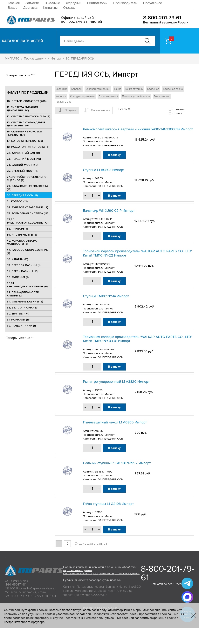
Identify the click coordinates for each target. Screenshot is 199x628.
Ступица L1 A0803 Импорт (103, 170)
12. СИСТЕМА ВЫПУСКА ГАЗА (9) (28, 116)
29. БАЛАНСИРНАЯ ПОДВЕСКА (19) (27, 187)
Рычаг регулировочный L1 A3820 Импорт (116, 381)
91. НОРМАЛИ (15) (18, 319)
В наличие (52, 3)
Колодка (61, 96)
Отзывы (69, 7)
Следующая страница (91, 543)
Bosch (69, 591)
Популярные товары (90, 586)
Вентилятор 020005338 (91, 595)
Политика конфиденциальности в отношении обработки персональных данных (99, 568)
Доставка (30, 7)
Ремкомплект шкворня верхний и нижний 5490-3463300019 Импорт (138, 129)
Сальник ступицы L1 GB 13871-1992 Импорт (117, 463)
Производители (125, 3)
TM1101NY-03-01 (104, 349)
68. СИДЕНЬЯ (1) (18, 277)
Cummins (69, 586)
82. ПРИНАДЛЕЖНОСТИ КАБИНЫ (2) (23, 294)
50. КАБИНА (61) (17, 259)
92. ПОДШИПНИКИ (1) (21, 325)
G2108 (98, 512)
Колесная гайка (173, 89)
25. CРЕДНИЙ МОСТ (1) (22, 171)
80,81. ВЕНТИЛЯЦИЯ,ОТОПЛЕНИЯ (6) (27, 285)
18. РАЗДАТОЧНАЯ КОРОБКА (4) (28, 147)
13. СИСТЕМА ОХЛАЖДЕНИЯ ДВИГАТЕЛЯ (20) (26, 124)
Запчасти (32, 3)
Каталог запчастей (22, 41)
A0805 (98, 431)
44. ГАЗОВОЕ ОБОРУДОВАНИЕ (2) (27, 251)
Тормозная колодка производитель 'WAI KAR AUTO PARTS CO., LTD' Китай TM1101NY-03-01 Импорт (137, 339)
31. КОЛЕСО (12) (17, 201)
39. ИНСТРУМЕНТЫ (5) (22, 234)
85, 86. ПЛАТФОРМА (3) (22, 307)
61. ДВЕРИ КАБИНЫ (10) (22, 271)
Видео (12, 7)
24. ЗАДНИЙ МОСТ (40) (22, 165)
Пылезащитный (108, 96)
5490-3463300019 (106, 137)
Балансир (61, 89)
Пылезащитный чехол (136, 96)
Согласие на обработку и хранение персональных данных (101, 573)
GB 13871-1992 (103, 471)
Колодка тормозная (82, 96)
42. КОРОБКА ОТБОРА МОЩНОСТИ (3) (22, 242)
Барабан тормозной (98, 89)
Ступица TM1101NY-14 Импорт (106, 296)
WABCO (136, 586)
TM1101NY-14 (102, 304)
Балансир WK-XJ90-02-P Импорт (109, 210)
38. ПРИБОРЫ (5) (18, 228)
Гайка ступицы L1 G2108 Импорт (108, 504)
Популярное (152, 3)
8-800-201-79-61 (162, 18)
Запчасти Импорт (117, 586)
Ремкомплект (162, 96)
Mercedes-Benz (85, 591)
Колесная (153, 89)
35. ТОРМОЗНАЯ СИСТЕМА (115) (28, 213)
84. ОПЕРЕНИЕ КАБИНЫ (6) (25, 301)
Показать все (63, 101)
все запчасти (106, 591)
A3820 (98, 390)
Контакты (50, 7)
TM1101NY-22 (102, 264)
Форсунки (73, 3)
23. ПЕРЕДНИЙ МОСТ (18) (24, 159)
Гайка (117, 89)
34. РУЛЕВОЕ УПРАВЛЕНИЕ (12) (27, 207)
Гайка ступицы (134, 89)
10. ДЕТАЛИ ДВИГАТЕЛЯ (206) (27, 101)
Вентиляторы (97, 3)
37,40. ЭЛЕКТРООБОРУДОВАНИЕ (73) (27, 221)
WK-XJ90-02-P (103, 219)
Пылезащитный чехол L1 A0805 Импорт (115, 422)
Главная (14, 3)
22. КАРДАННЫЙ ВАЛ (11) (23, 153)
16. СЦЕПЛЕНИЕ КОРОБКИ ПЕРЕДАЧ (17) (24, 133)
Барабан (76, 89)
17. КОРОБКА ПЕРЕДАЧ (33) (25, 141)
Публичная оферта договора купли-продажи (92, 580)
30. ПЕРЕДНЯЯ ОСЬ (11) (22, 195)
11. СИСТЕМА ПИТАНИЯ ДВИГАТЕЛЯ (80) (22, 108)
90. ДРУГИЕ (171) (18, 313)
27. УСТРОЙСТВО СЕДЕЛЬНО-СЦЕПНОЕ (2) (27, 178)
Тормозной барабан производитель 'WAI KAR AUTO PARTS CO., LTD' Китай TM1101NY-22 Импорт (137, 253)
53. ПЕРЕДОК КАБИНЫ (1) (23, 265)
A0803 (98, 178)
